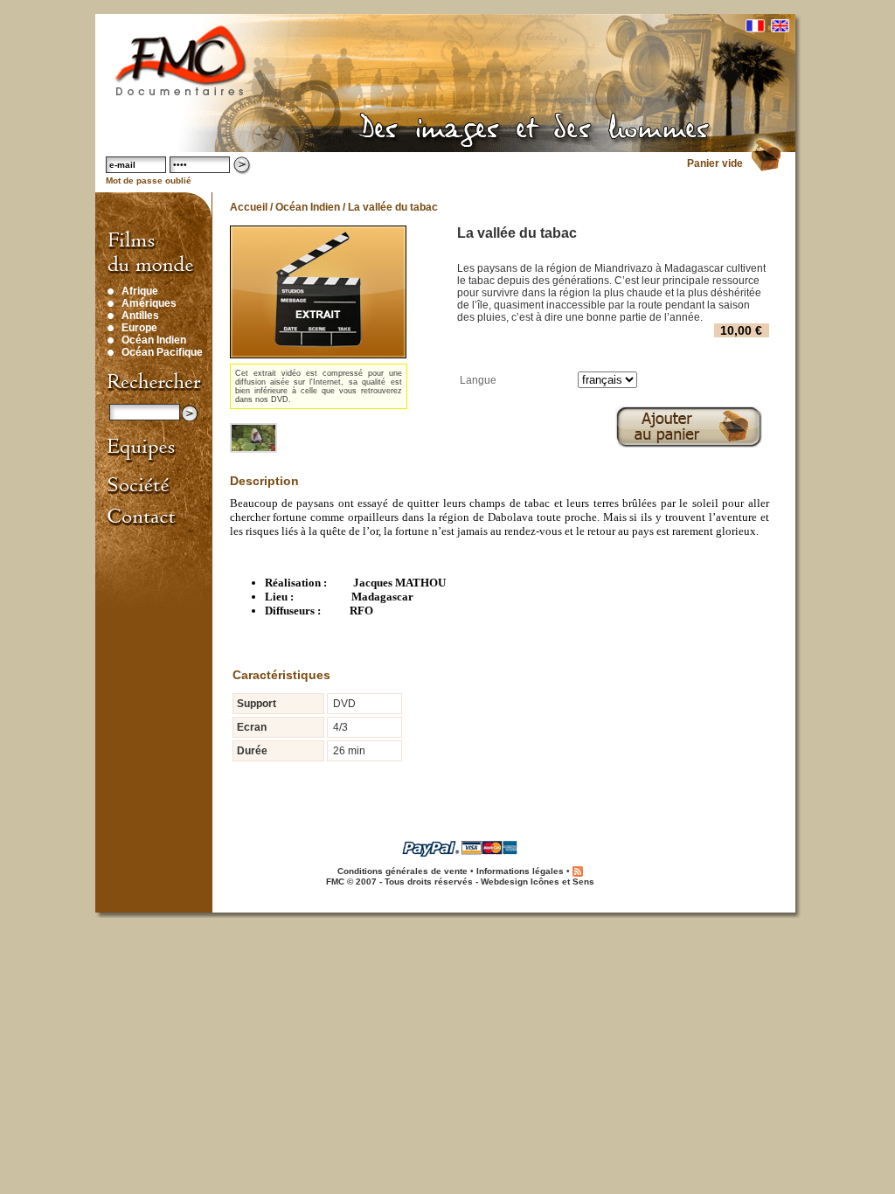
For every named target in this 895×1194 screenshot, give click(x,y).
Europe (139, 328)
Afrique (139, 291)
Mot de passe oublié (148, 180)
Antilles (140, 315)
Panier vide (715, 163)
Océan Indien (153, 340)
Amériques (149, 303)
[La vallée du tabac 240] (254, 438)
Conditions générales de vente (402, 871)
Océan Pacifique (162, 352)
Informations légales (520, 871)
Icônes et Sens (562, 881)
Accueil (248, 207)
